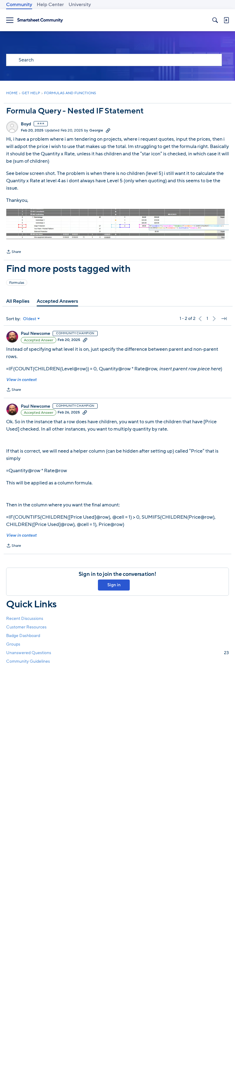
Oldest (29, 319)
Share (13, 252)
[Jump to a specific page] (224, 319)
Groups (13, 644)
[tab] (17, 301)
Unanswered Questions (117, 653)
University (80, 4)
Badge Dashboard (23, 636)
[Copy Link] (108, 130)
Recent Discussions (24, 618)
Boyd (26, 124)
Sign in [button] (114, 585)
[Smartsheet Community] (40, 20)
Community (19, 4)
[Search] (215, 20)
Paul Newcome (35, 333)
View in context (21, 380)
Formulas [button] (16, 282)
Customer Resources (26, 627)
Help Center (50, 4)
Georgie (96, 130)
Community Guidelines (28, 661)
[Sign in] (226, 20)
